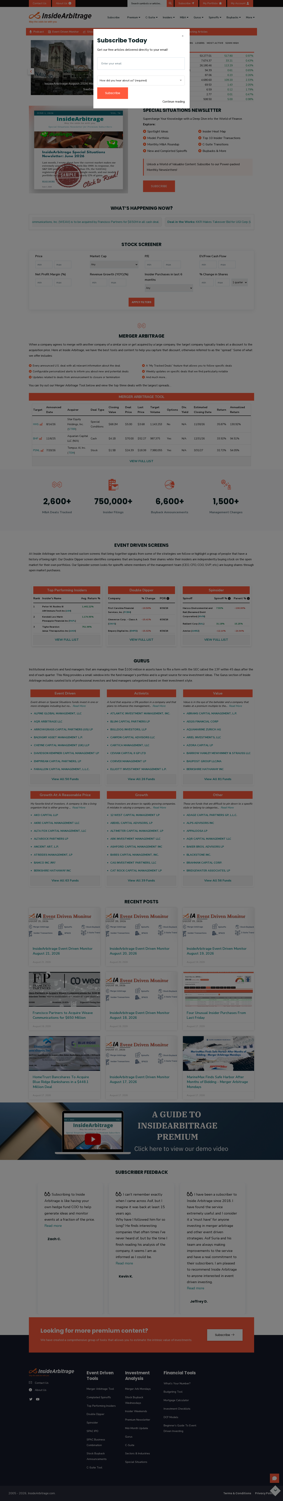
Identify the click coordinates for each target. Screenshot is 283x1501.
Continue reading (173, 101)
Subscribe (112, 93)
